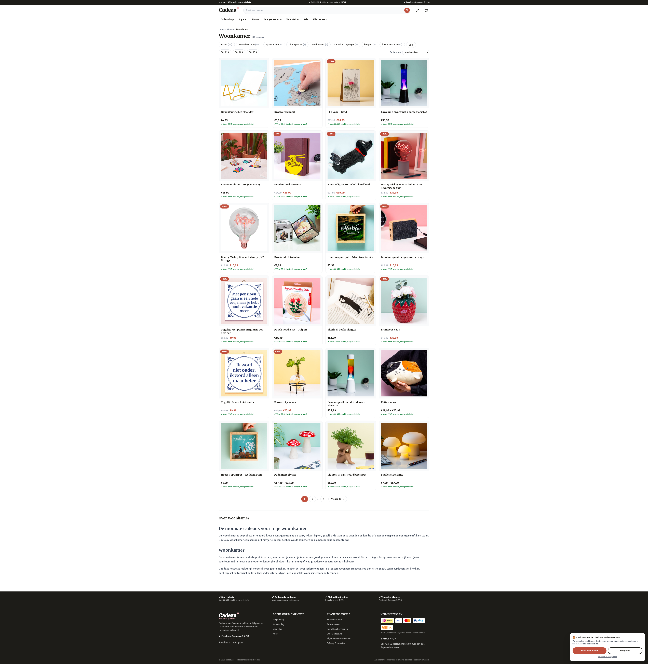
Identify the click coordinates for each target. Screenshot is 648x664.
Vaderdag (277, 629)
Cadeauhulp (227, 19)
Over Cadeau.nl (334, 633)
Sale (305, 19)
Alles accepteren (589, 650)
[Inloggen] (417, 10)
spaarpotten (274, 44)
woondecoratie (249, 44)
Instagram (238, 642)
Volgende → (337, 498)
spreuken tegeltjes (346, 44)
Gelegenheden (271, 19)
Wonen (230, 29)
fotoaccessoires (392, 44)
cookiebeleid (592, 644)
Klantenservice (334, 619)
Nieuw (255, 19)
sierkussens (320, 44)
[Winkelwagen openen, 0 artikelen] (426, 10)
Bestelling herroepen (337, 629)
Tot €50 (253, 52)
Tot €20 (239, 52)
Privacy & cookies (336, 643)
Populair (242, 19)
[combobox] (326, 10)
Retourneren (333, 624)
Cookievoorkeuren (421, 660)
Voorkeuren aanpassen (607, 656)
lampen (370, 44)
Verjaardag (278, 619)
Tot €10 (225, 52)
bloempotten (297, 44)
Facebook (224, 642)
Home (222, 29)
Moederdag (278, 624)
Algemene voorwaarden (338, 638)
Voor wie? (291, 19)
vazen (226, 44)
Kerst (275, 633)
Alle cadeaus (320, 19)
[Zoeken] (407, 10)
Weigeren (625, 650)
